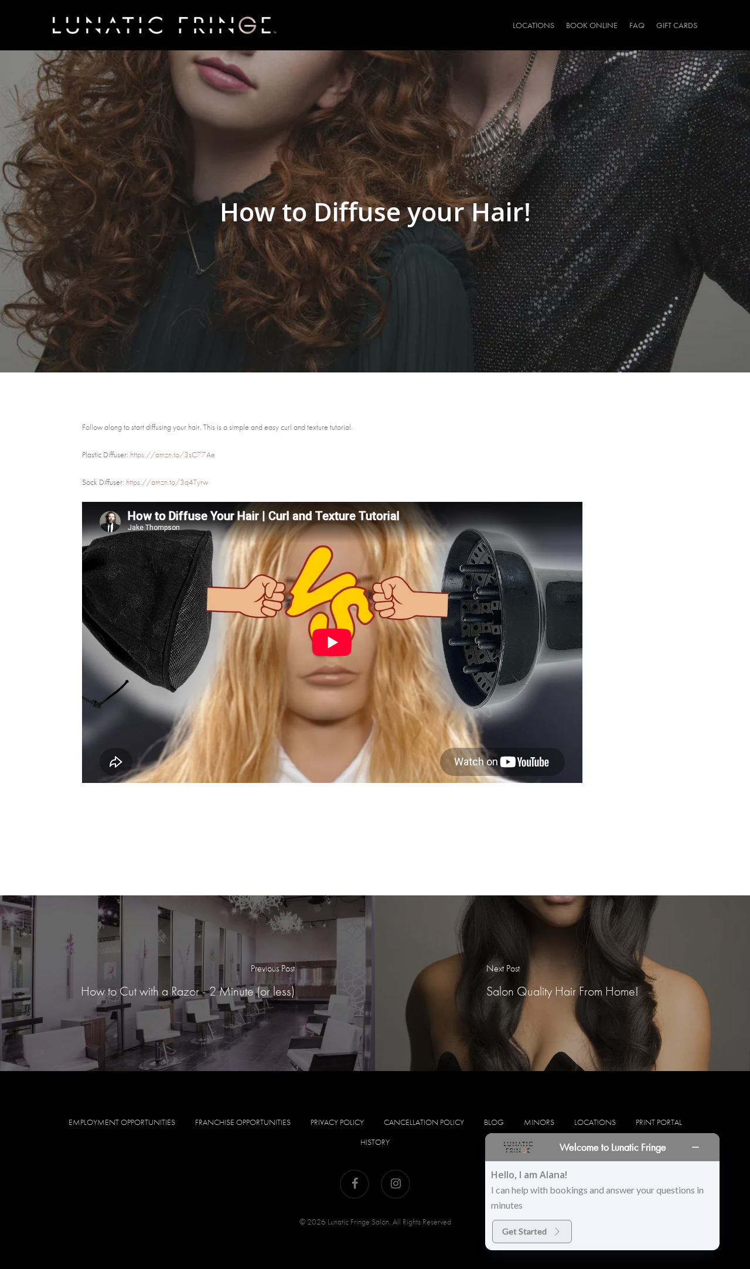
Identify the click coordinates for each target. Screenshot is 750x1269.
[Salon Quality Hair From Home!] (562, 983)
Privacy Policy (337, 1122)
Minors (539, 1122)
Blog (494, 1122)
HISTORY (375, 1142)
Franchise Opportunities (243, 1122)
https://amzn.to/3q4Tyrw (167, 482)
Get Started (524, 1231)
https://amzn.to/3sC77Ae (172, 454)
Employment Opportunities (122, 1122)
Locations (595, 1122)
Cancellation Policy (424, 1122)
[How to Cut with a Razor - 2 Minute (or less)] (187, 983)
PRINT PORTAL (659, 1122)
